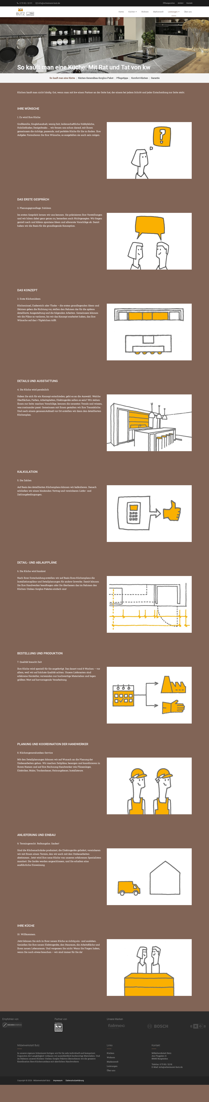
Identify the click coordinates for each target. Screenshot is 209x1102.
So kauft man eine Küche (62, 78)
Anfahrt (180, 3)
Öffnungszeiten (169, 3)
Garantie (155, 78)
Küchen (110, 1053)
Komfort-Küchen (139, 78)
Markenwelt (112, 1061)
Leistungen (112, 1066)
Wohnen (111, 1057)
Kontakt (189, 3)
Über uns (111, 1070)
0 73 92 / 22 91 (25, 3)
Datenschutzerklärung (75, 1080)
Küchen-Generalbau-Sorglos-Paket (95, 78)
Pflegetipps (122, 78)
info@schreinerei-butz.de (49, 3)
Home (121, 12)
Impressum (58, 1080)
